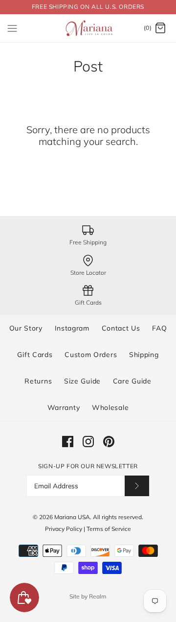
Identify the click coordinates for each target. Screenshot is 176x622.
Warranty (63, 407)
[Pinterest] (108, 441)
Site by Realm (88, 596)
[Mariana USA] (88, 28)
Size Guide (82, 381)
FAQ (159, 328)
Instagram (72, 328)
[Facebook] (67, 441)
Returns (38, 381)
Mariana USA (72, 517)
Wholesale (110, 407)
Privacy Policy (63, 528)
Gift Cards (34, 354)
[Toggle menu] (12, 28)
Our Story (26, 328)
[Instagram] (88, 441)
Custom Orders (91, 354)
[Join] (137, 486)
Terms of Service (109, 528)
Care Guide (132, 381)
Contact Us (121, 328)
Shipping (144, 354)
